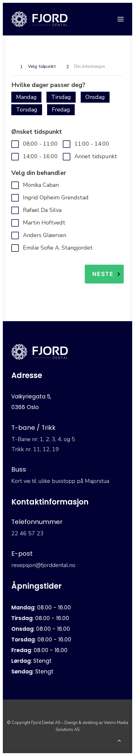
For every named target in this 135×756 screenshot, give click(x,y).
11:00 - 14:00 (91, 144)
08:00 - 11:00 (40, 144)
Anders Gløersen (44, 235)
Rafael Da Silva (42, 210)
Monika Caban (41, 185)
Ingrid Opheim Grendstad (56, 197)
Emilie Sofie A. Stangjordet (58, 247)
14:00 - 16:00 (40, 156)
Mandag (26, 97)
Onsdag (95, 97)
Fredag (61, 109)
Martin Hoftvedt (44, 222)
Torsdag (26, 109)
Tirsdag (61, 97)
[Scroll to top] (119, 739)
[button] (120, 19)
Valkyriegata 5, (31, 396)
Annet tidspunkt (95, 156)
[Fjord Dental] (39, 19)
